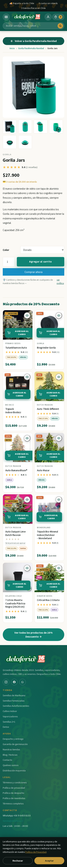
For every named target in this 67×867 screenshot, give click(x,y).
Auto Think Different (48, 408)
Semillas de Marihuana (14, 695)
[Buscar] (60, 26)
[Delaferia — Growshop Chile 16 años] (27, 17)
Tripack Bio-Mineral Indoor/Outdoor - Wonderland (47, 535)
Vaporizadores (10, 716)
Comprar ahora (33, 272)
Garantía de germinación (15, 744)
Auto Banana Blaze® (16, 470)
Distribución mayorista (14, 770)
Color (6, 250)
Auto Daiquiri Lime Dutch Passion (15, 533)
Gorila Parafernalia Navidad (31, 48)
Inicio (12, 48)
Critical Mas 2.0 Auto (48, 600)
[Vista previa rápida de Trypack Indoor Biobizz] (27, 377)
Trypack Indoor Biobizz (13, 410)
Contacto (7, 759)
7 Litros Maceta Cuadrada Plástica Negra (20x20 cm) (15, 603)
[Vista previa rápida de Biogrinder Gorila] (58, 315)
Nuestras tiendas (11, 749)
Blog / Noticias (10, 754)
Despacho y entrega (13, 738)
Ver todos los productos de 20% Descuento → (33, 634)
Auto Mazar (43, 470)
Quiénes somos (10, 765)
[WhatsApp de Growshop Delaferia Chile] (22, 682)
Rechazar (18, 860)
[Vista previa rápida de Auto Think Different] (58, 377)
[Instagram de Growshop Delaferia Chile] (6, 682)
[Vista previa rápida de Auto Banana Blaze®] (27, 438)
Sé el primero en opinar (15, 543)
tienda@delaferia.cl (13, 820)
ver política (60, 281)
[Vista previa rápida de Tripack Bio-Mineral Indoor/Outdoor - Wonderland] (58, 499)
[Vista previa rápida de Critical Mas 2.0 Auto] (58, 568)
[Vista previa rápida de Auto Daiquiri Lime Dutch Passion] (27, 499)
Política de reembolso (14, 798)
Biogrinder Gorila (46, 347)
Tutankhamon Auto (16, 347)
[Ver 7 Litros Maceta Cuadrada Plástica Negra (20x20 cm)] (17, 577)
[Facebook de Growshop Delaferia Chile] (14, 682)
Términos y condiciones (15, 782)
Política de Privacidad (35, 851)
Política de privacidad (14, 787)
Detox (6, 726)
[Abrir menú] (6, 17)
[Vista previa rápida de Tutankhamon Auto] (27, 315)
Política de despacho (13, 792)
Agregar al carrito (40, 261)
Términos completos (13, 803)
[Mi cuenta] (48, 17)
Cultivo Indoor (10, 711)
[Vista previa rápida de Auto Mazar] (58, 438)
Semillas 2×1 (9, 721)
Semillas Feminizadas (13, 700)
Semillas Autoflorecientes (16, 705)
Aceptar (49, 860)
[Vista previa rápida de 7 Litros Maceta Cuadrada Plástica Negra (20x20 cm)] (27, 568)
